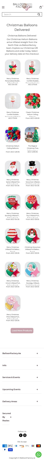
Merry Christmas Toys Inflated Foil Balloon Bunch (32, 215)
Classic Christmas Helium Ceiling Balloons (32, 114)
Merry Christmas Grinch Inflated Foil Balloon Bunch (13, 282)
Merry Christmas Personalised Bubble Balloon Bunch (12, 80)
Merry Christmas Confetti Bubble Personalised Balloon (12, 114)
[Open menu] (3, 7)
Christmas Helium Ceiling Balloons (12, 147)
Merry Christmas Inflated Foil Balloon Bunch (12, 249)
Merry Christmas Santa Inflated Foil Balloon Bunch (12, 181)
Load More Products (22, 330)
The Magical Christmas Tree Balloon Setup (32, 147)
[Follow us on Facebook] (20, 435)
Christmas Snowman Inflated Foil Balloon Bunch (32, 249)
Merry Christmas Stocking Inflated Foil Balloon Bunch (12, 215)
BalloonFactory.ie (27, 458)
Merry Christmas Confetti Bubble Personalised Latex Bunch (32, 80)
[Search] (39, 14)
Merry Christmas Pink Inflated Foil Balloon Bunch (12, 316)
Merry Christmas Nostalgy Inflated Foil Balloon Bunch (32, 282)
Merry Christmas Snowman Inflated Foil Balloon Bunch (32, 181)
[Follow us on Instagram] (25, 435)
